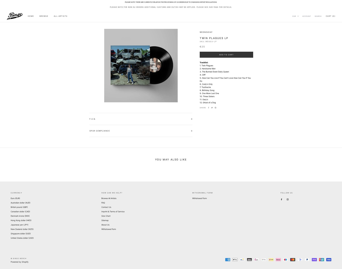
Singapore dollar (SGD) (21, 233)
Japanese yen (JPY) (19, 225)
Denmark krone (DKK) (20, 216)
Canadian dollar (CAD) (20, 211)
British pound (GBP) (19, 207)
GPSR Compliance (100, 131)
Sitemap (105, 220)
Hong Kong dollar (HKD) (21, 220)
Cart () (330, 16)
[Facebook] (208, 107)
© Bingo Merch (19, 258)
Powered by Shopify (19, 262)
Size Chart (105, 216)
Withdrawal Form (108, 229)
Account (306, 16)
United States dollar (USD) (22, 238)
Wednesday (206, 32)
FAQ (103, 203)
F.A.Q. (93, 119)
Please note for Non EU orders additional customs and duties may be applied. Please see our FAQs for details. (171, 7)
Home (31, 16)
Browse (44, 16)
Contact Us (106, 207)
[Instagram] (288, 199)
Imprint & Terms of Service (113, 211)
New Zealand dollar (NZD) (22, 229)
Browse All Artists (108, 198)
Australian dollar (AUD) (20, 203)
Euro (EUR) (15, 198)
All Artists (60, 16)
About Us (105, 225)
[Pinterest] (215, 107)
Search (318, 16)
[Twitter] (212, 107)
